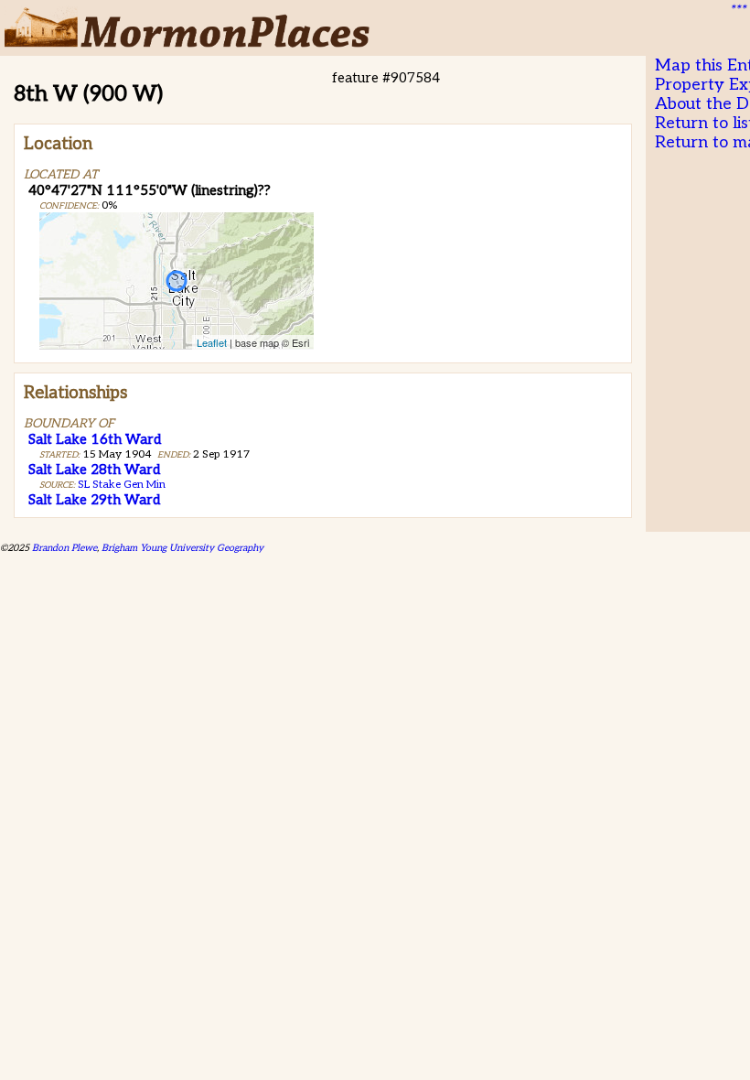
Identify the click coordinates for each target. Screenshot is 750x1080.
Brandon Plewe (64, 548)
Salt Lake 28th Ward (94, 469)
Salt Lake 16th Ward (94, 439)
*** (737, 10)
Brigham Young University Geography (182, 548)
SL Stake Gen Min (122, 484)
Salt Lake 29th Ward (94, 499)
